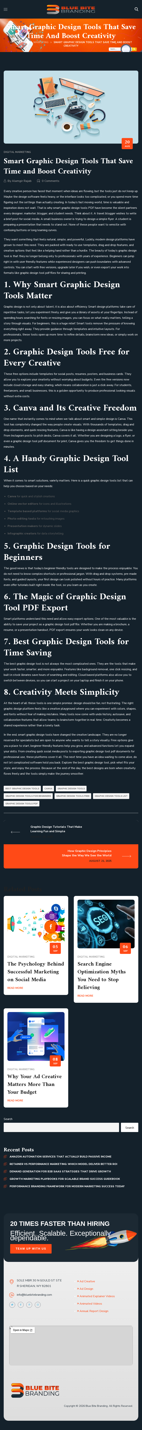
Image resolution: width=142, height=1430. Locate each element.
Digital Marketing (35, 42)
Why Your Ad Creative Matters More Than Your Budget (34, 1084)
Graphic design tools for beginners (28, 796)
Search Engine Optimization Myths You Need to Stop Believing (101, 976)
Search (8, 1119)
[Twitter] (12, 1305)
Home (13, 42)
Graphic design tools (71, 788)
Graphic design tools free (72, 796)
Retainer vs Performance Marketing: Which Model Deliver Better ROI (63, 1164)
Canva (48, 788)
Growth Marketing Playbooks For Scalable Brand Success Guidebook (65, 1179)
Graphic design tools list (111, 796)
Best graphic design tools (22, 788)
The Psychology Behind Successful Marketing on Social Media (35, 972)
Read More (15, 988)
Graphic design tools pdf (21, 803)
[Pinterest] (29, 1305)
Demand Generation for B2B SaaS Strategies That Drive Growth (60, 1171)
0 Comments (50, 181)
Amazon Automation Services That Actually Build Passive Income (60, 1156)
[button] (136, 9)
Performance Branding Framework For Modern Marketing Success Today (67, 1186)
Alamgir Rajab (21, 181)
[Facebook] (21, 1305)
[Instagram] (38, 1305)
